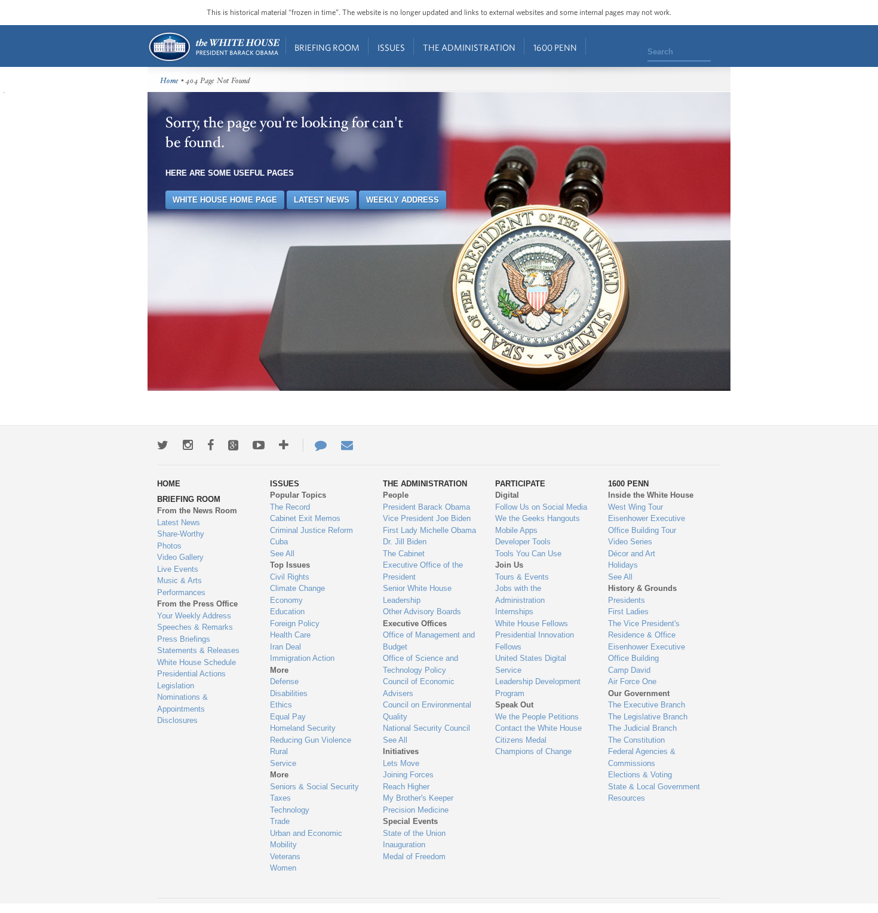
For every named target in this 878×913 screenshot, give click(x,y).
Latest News (321, 199)
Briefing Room (327, 47)
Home (214, 47)
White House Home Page (225, 199)
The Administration (469, 47)
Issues (391, 47)
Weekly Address (402, 199)
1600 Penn (555, 47)
